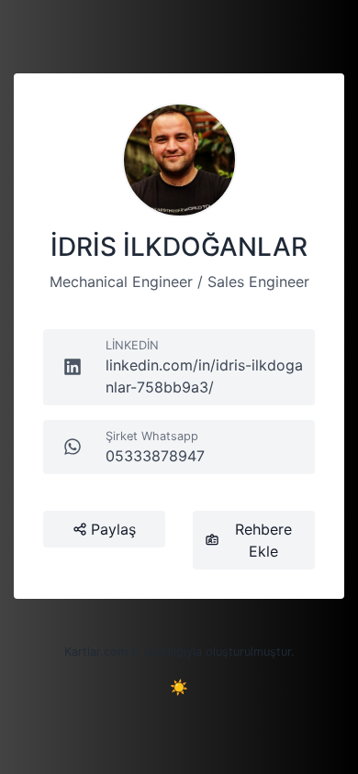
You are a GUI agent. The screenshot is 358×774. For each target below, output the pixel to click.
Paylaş (113, 529)
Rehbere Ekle (263, 540)
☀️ (179, 687)
